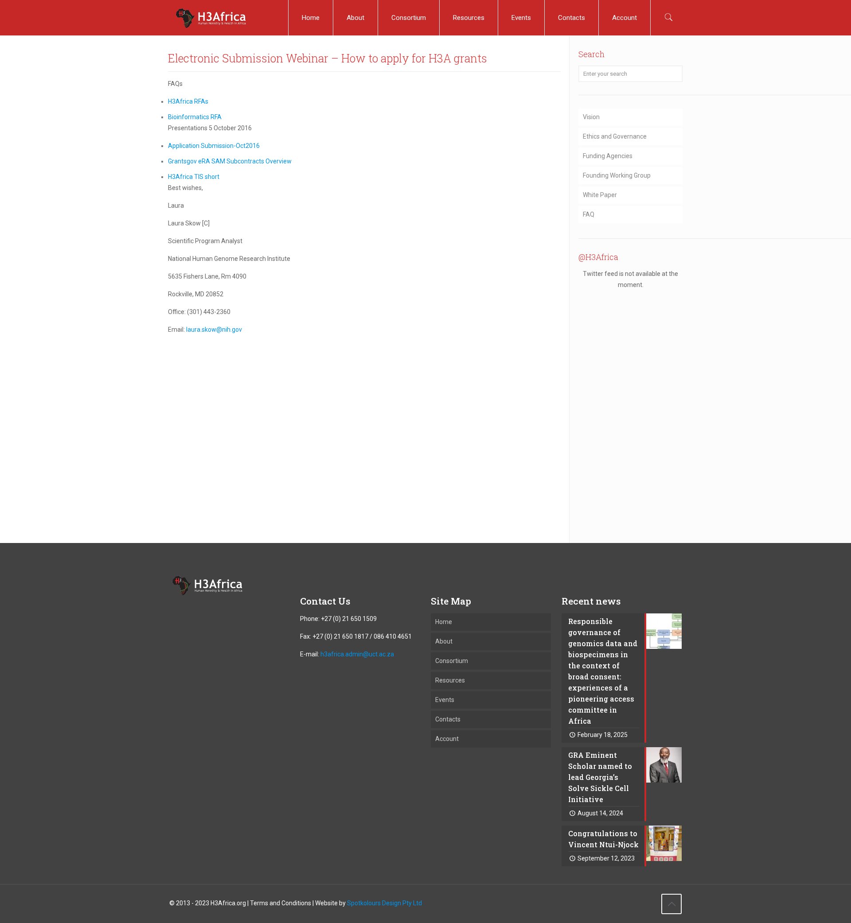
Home (443, 621)
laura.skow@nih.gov (214, 329)
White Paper (600, 194)
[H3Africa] (210, 17)
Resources (450, 680)
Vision (591, 116)
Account (447, 738)
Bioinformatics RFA (195, 116)
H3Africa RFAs (188, 101)
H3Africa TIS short (193, 176)
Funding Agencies (607, 155)
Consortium (451, 660)
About (444, 641)
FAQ (588, 214)
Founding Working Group (617, 175)
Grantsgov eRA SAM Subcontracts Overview (230, 161)
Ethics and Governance (615, 136)
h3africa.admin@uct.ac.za (357, 654)
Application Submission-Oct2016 (214, 145)
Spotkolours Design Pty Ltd (384, 903)
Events (444, 699)
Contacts (448, 719)
